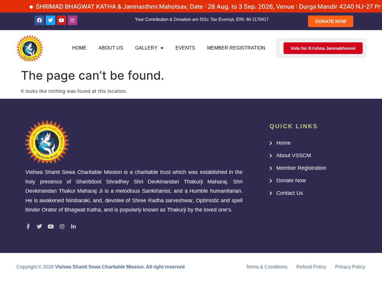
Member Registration (236, 47)
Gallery (146, 47)
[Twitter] (50, 20)
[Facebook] (39, 20)
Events (185, 47)
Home (79, 47)
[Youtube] (61, 20)
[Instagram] (72, 20)
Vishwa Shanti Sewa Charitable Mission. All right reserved (120, 266)
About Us (110, 47)
